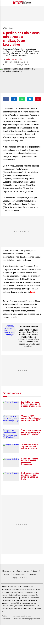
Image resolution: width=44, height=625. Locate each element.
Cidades (32, 574)
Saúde (25, 578)
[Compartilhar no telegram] (30, 99)
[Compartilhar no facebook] (6, 99)
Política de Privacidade (6, 617)
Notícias (5, 571)
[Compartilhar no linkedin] (14, 99)
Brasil (11, 28)
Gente (6, 574)
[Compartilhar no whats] (22, 99)
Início (5, 28)
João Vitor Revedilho (14, 59)
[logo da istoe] (22, 3)
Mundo (26, 571)
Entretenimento (19, 574)
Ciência (15, 578)
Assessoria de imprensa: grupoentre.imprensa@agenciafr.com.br (27, 617)
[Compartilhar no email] (38, 99)
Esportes (16, 571)
